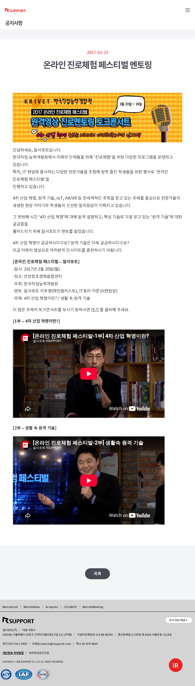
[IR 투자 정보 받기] (176, 665)
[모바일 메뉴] (187, 10)
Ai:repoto (52, 607)
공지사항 (13, 23)
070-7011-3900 (17, 644)
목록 (97, 573)
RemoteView (32, 607)
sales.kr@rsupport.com (55, 644)
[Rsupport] (16, 10)
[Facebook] (25, 674)
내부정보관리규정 (39, 653)
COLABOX (70, 607)
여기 (95, 309)
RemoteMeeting (93, 607)
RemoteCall (10, 607)
